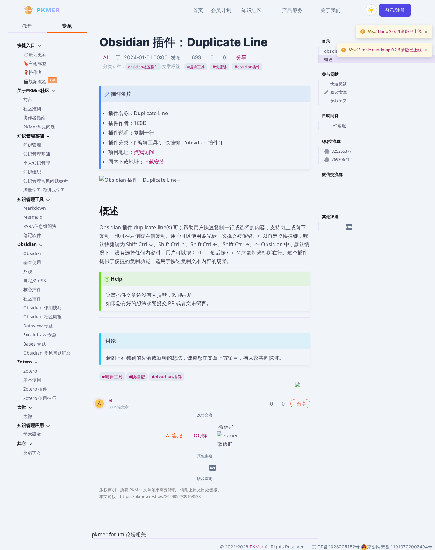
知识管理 (32, 145)
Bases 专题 (34, 344)
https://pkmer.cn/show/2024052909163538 (160, 496)
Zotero (30, 371)
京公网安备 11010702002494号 (399, 546)
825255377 (342, 151)
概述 (328, 59)
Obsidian (33, 253)
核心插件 (32, 289)
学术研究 (32, 434)
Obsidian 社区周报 (42, 316)
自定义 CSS (34, 280)
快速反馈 (338, 84)
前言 (27, 99)
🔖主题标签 (34, 63)
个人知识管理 (36, 163)
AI (105, 57)
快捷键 (220, 66)
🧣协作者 (32, 72)
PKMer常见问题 (39, 127)
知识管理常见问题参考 (45, 181)
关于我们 (330, 10)
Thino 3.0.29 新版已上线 (399, 31)
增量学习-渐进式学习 (44, 190)
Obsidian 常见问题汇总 (47, 353)
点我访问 (144, 152)
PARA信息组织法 (39, 226)
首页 (198, 10)
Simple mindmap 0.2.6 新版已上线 (389, 50)
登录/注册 (395, 10)
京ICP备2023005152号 (336, 546)
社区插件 (32, 299)
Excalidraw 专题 (39, 335)
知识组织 (32, 172)
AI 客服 (339, 125)
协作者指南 (34, 117)
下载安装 (154, 161)
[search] (356, 10)
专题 (67, 25)
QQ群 (200, 435)
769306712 (342, 159)
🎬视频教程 (39, 81)
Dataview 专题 (38, 326)
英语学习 (32, 452)
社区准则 (32, 109)
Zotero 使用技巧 (39, 398)
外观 (27, 271)
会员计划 (221, 10)
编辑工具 (196, 66)
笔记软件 (32, 235)
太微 (27, 416)
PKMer (256, 546)
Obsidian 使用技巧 (42, 307)
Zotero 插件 (35, 389)
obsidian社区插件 (143, 66)
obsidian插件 (247, 66)
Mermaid (33, 217)
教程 (27, 25)
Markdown (34, 208)
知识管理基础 (36, 154)
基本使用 (32, 262)
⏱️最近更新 (34, 54)
